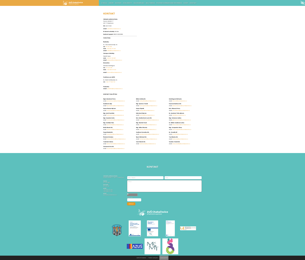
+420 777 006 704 (110, 82)
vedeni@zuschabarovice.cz (114, 28)
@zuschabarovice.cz (151, 129)
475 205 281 (106, 186)
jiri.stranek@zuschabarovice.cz (180, 134)
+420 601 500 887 (111, 58)
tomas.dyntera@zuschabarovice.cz (148, 105)
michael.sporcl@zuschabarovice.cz (148, 139)
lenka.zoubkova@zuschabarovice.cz (181, 124)
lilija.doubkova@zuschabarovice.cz (115, 105)
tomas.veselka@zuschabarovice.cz (181, 143)
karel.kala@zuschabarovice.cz (146, 115)
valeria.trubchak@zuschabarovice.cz (116, 143)
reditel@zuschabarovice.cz (114, 50)
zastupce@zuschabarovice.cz (114, 60)
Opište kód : (130, 197)
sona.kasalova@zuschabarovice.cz (115, 120)
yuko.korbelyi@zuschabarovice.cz (115, 124)
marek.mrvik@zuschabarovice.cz (115, 129)
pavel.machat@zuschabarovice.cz (148, 124)
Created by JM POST (164, 257)
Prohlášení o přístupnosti (153, 257)
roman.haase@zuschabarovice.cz (115, 110)
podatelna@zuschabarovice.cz (115, 88)
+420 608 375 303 (111, 69)
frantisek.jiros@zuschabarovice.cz (115, 115)
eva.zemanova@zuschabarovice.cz (115, 148)
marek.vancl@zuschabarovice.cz (147, 143)
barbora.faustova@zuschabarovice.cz (181, 105)
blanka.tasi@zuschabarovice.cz (180, 139)
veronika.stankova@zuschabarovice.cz (149, 134)
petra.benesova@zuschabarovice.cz (116, 101)
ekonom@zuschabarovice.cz (114, 72)
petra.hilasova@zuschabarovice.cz (181, 110)
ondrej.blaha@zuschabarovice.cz (147, 101)
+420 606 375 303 (111, 48)
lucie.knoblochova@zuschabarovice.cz (149, 120)
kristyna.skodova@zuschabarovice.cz (116, 139)
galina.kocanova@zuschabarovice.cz (181, 120)
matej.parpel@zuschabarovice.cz (115, 134)
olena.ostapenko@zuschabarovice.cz (181, 129)
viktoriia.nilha (142, 129)
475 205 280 (108, 46)
